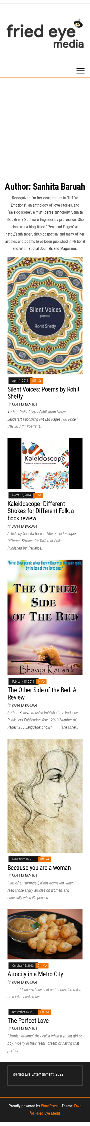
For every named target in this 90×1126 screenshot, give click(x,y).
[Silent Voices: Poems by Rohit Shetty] (45, 315)
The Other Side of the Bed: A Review (42, 693)
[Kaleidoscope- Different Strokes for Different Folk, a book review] (45, 463)
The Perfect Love (28, 1020)
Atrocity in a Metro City (35, 974)
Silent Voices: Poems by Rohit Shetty (44, 392)
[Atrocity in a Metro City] (45, 933)
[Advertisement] (45, 125)
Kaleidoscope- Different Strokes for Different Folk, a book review (41, 511)
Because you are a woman (39, 867)
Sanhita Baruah (24, 405)
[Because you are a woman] (45, 795)
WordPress (49, 1106)
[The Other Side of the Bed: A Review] (45, 617)
